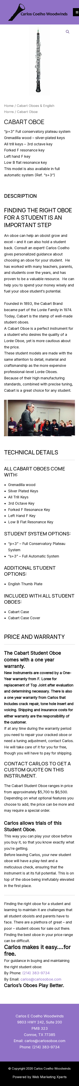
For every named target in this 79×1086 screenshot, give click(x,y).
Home (9, 106)
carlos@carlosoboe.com (40, 979)
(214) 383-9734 (36, 973)
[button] (67, 31)
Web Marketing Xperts (49, 1077)
